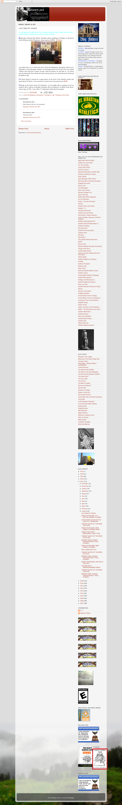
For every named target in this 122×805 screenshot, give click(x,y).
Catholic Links (82, 266)
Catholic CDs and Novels (85, 213)
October (84, 488)
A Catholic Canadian (84, 422)
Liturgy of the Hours (84, 248)
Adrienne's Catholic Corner (86, 415)
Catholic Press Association (86, 230)
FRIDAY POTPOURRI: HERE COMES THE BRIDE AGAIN (90, 528)
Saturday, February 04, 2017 (31, 106)
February (85, 508)
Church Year (82, 185)
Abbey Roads (82, 419)
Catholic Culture (83, 273)
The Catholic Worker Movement (87, 239)
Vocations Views (83, 361)
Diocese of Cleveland (84, 291)
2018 (82, 479)
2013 (82, 588)
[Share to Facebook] (50, 92)
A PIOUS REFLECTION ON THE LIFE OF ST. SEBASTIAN (91, 520)
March (84, 506)
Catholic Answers (83, 314)
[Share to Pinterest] (52, 92)
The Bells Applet (83, 188)
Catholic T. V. (82, 208)
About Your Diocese (84, 190)
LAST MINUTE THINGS (88, 513)
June (83, 498)
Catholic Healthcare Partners (87, 282)
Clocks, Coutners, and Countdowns (88, 307)
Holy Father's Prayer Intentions (87, 215)
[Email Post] (41, 92)
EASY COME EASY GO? (88, 549)
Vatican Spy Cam (83, 323)
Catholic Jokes (82, 232)
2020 (82, 474)
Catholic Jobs (82, 320)
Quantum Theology (84, 390)
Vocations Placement (84, 210)
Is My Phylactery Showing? (86, 401)
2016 (82, 581)
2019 (82, 476)
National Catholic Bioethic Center (88, 270)
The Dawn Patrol (83, 376)
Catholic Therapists (84, 263)
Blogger (71, 798)
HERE (65, 81)
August (84, 493)
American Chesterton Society (87, 174)
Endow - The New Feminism (86, 201)
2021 (82, 471)
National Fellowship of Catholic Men (89, 172)
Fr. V (81, 610)
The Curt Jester (83, 378)
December (85, 483)
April (83, 503)
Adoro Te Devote (83, 417)
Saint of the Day (83, 194)
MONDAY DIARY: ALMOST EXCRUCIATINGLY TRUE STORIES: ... (89, 541)
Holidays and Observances (86, 279)
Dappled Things (83, 302)
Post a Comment (26, 121)
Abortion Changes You (85, 192)
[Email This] (44, 92)
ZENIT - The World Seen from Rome (89, 309)
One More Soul (82, 228)
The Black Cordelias (84, 383)
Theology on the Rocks (62, 95)
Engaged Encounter (84, 183)
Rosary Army (82, 244)
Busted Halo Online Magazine (87, 197)
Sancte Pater (82, 388)
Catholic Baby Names (84, 251)
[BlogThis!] (46, 92)
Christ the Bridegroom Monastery (33, 95)
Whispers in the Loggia (85, 356)
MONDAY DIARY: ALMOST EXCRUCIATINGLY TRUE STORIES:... (89, 575)
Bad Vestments (82, 410)
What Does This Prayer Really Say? (89, 359)
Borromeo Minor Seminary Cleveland (89, 181)
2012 (82, 591)
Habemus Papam (85, 613)
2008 (82, 601)
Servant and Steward (84, 385)
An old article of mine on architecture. (89, 298)
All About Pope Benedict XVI (86, 221)
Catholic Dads (82, 406)
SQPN (80, 241)
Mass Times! (82, 268)
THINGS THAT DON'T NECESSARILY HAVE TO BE (90, 532)
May (83, 501)
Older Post (69, 129)
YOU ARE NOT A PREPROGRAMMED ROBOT (90, 566)
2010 (82, 596)
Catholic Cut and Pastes (85, 162)
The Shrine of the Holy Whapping (88, 372)
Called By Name (83, 408)
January (84, 511)
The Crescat (82, 381)
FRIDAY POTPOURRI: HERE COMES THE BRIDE (90, 546)
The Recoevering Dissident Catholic (89, 374)
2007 (82, 603)
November (85, 486)
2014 (82, 586)
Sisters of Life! (82, 304)
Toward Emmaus (83, 367)
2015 (82, 583)
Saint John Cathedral (84, 316)
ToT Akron (59, 40)
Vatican (80, 289)
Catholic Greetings (83, 226)
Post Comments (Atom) (34, 132)
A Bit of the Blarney (84, 424)
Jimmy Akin (81, 399)
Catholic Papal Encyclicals (86, 325)
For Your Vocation (83, 165)
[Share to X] (48, 92)
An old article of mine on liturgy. (87, 295)
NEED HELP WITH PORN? (86, 160)
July (83, 496)
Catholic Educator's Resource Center (89, 286)
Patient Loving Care (84, 392)
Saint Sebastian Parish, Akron (87, 178)
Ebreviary (81, 235)
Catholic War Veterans (85, 277)
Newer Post (23, 129)
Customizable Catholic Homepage (88, 275)
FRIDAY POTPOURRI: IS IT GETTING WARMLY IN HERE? (91, 516)
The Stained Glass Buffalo (86, 369)
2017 (82, 481)
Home (46, 129)
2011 (81, 593)
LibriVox (80, 203)
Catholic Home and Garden (86, 206)
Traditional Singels (83, 293)
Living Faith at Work (84, 167)
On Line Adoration (83, 199)
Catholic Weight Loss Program (87, 259)
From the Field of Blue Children (87, 403)
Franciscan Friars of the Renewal (88, 300)
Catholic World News (84, 311)
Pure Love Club (82, 284)
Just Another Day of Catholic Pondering (90, 397)
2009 (82, 598)
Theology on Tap (49, 95)
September (85, 491)
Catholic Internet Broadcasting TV (88, 223)
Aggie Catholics (82, 413)
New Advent (81, 237)
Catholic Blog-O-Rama (85, 318)
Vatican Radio (82, 257)
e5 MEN (80, 261)
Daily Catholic (82, 176)
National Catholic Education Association (90, 246)
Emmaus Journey (83, 169)
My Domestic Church (84, 394)
